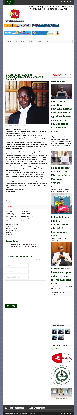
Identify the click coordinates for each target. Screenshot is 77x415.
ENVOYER (11, 306)
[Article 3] (67, 331)
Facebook (61, 1)
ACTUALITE (15, 41)
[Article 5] (61, 337)
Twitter (64, 1)
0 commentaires (10, 125)
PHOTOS (38, 41)
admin (24, 125)
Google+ (70, 1)
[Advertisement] (38, 58)
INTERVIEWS (8, 41)
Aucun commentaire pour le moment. (23, 244)
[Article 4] (54, 337)
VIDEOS (31, 41)
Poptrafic (38, 413)
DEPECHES (23, 41)
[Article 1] (54, 331)
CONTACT (46, 41)
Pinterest (67, 1)
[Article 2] (61, 331)
